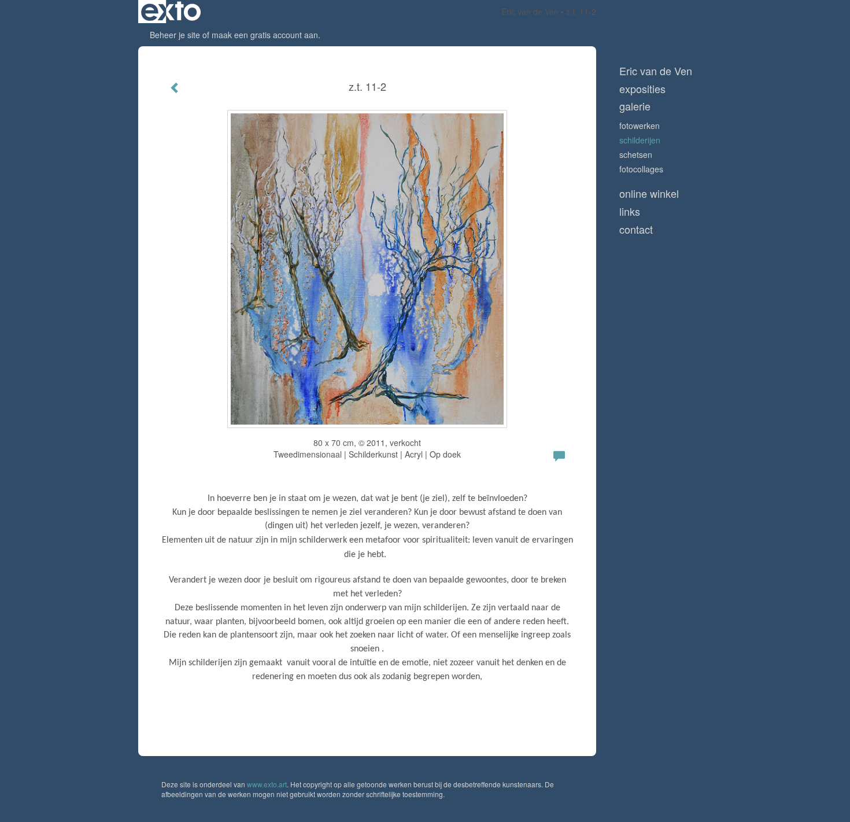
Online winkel (649, 193)
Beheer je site (175, 34)
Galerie (635, 106)
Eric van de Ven (530, 11)
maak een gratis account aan (265, 34)
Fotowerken (639, 125)
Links (629, 211)
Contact (636, 229)
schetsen (635, 154)
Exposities (642, 89)
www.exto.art (267, 784)
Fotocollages (641, 169)
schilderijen (639, 140)
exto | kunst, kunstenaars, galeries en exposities (171, 11)
